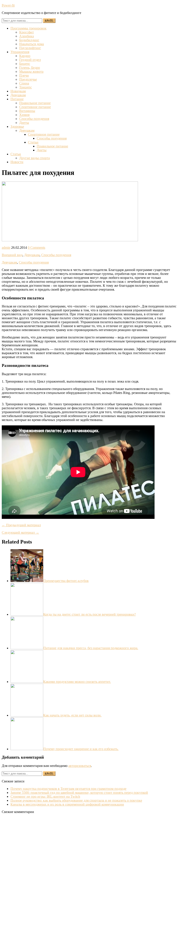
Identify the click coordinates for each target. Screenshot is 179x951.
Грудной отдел (30, 60)
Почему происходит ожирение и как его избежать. (81, 749)
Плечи (24, 75)
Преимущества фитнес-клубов (66, 581)
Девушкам (18, 95)
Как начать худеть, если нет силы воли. (72, 715)
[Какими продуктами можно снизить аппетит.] (26, 681)
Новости (16, 162)
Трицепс (25, 87)
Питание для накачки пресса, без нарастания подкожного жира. (90, 648)
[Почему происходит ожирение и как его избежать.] (26, 749)
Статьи (33, 142)
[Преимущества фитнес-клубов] (26, 581)
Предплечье (28, 79)
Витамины (27, 111)
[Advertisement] (34, 882)
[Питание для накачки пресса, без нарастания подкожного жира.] (26, 648)
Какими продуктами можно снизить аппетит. (77, 681)
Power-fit (8, 5)
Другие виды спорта (34, 158)
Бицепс (24, 64)
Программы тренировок (28, 28)
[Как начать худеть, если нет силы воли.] (26, 715)
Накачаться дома (31, 44)
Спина (24, 83)
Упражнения (19, 52)
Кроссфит (26, 32)
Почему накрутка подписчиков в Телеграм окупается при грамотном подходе (68, 788)
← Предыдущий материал (21, 525)
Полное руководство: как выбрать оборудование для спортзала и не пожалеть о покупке (76, 800)
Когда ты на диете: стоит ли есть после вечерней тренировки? (89, 614)
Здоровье (17, 126)
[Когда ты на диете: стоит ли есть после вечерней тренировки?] (26, 614)
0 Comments (36, 247)
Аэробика (26, 36)
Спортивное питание (35, 107)
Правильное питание (35, 103)
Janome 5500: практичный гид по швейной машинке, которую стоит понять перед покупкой (79, 792)
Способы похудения (34, 119)
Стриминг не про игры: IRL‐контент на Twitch (45, 796)
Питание (17, 99)
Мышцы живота (31, 71)
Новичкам (18, 91)
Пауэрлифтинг (30, 48)
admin (6, 247)
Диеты (24, 122)
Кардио (24, 56)
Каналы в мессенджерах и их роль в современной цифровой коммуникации (67, 804)
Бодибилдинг (29, 40)
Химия (24, 115)
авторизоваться (79, 766)
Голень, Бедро (29, 67)
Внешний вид (12, 255)
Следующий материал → (20, 532)
